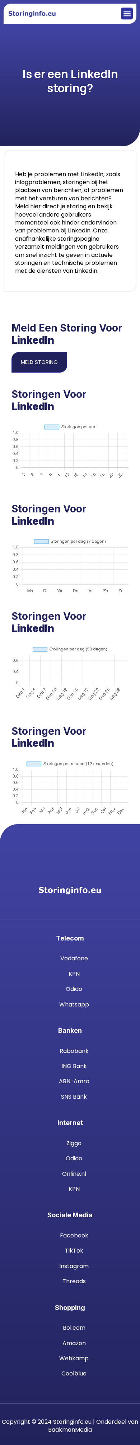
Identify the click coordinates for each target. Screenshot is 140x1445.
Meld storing (39, 362)
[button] (127, 13)
